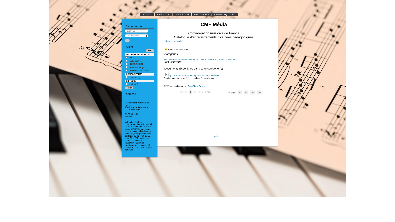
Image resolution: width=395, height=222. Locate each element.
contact (128, 116)
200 (259, 92)
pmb (216, 136)
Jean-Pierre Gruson (196, 86)
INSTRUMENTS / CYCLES (138, 54)
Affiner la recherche (210, 75)
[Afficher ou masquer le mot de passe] (147, 36)
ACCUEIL (147, 14)
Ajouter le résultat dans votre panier (185, 75)
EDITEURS (131, 81)
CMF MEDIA (163, 14)
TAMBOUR (211, 59)
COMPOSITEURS (134, 74)
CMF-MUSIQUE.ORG (224, 14)
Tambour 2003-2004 (228, 59)
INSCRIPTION (182, 14)
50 (246, 92)
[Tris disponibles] (167, 75)
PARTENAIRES (201, 14)
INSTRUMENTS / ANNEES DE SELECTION (184, 59)
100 (252, 92)
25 (240, 92)
